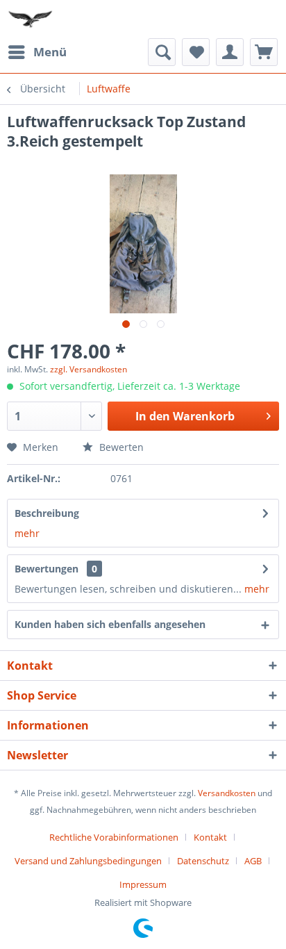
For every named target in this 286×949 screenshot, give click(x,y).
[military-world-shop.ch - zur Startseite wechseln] (31, 19)
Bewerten (120, 447)
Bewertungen (46, 568)
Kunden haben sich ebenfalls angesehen (110, 624)
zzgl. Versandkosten (88, 369)
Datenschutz (203, 861)
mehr (27, 533)
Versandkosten (226, 793)
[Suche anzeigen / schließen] (162, 52)
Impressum (143, 884)
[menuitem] (37, 52)
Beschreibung (47, 513)
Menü (50, 52)
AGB (253, 861)
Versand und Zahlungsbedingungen (88, 861)
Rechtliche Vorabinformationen (113, 837)
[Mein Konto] (230, 52)
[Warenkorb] (264, 52)
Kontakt (210, 837)
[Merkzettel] (196, 52)
